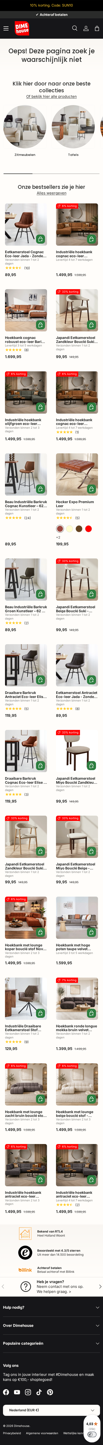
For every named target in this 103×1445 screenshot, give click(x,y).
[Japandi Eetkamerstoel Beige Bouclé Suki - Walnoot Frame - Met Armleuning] (77, 579)
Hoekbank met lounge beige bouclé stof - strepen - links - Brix (74, 1116)
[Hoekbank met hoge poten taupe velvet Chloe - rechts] (77, 918)
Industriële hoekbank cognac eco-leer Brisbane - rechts (74, 424)
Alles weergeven (51, 193)
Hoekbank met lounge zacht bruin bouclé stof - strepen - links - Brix (25, 1116)
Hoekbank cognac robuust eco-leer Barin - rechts (25, 341)
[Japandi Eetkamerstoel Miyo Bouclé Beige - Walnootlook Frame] (77, 837)
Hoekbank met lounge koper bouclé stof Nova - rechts (25, 949)
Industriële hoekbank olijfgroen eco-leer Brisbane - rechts (23, 424)
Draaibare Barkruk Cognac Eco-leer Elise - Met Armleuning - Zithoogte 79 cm (25, 784)
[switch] (92, 1434)
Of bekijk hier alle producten (51, 96)
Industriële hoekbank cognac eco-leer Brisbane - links (74, 256)
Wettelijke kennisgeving (79, 1433)
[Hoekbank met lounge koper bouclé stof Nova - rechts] (26, 918)
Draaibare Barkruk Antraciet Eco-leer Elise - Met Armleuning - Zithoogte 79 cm (25, 698)
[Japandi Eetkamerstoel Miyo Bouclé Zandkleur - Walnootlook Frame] (77, 751)
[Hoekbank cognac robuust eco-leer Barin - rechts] (26, 310)
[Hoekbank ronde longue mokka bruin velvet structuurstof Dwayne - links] (77, 999)
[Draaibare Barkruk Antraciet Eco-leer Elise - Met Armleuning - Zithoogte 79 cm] (26, 665)
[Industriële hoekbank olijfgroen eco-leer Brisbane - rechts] (26, 392)
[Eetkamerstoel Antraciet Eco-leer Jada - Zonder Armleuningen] (77, 665)
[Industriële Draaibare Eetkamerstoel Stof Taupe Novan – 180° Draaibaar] (26, 999)
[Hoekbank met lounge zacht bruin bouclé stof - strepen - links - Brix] (26, 1084)
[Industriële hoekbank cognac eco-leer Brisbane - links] (77, 224)
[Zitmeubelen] (24, 126)
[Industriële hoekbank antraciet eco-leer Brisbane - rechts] (77, 1165)
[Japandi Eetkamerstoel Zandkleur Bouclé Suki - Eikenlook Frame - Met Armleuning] (26, 837)
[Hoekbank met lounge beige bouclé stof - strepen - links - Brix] (77, 1084)
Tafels (73, 154)
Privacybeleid (12, 1433)
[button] (97, 28)
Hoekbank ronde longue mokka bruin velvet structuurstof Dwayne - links (76, 1032)
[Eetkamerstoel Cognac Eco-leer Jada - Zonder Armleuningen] (26, 224)
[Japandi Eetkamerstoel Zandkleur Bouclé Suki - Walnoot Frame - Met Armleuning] (77, 310)
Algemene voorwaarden (42, 1433)
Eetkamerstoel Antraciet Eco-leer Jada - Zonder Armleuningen (76, 696)
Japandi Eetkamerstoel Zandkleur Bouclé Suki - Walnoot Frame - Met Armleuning (76, 343)
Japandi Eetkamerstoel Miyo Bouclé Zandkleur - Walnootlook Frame (77, 782)
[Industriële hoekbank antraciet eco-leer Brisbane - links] (26, 1165)
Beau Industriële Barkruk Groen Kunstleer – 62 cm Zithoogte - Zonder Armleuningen (26, 613)
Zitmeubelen (24, 154)
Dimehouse (22, 1426)
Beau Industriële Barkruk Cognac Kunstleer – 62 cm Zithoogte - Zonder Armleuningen (26, 507)
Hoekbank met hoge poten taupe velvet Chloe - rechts (73, 949)
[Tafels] (73, 126)
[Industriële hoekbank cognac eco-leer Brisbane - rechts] (77, 392)
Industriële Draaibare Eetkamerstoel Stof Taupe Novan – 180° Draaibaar (23, 1032)
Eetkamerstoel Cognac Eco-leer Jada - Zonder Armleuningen (24, 256)
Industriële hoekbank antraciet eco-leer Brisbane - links (23, 1196)
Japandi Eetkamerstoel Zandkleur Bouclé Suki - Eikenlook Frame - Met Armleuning (25, 870)
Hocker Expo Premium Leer (75, 504)
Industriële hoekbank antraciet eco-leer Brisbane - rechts (74, 1196)
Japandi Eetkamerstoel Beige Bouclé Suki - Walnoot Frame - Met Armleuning (75, 613)
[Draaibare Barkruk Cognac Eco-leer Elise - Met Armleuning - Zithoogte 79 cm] (26, 751)
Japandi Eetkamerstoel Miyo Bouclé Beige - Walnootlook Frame (75, 868)
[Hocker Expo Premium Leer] (77, 474)
